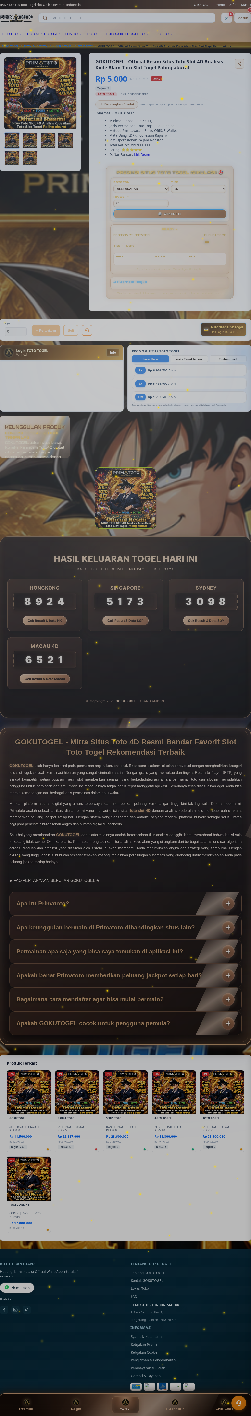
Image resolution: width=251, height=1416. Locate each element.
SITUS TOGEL (73, 34)
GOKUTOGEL (127, 34)
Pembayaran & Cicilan (148, 1368)
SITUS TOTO (85, 46)
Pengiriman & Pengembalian (153, 1360)
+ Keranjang (46, 330)
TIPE (174, 182)
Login (76, 1409)
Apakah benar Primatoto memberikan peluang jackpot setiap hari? (109, 975)
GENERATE (170, 214)
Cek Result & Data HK (45, 621)
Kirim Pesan (20, 1288)
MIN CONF (121, 196)
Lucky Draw (150, 359)
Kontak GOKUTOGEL (147, 1280)
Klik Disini (142, 154)
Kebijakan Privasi (144, 1344)
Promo (220, 4)
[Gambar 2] (30, 140)
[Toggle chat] (238, 1403)
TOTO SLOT (97, 34)
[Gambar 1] (12, 140)
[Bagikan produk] (239, 64)
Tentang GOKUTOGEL (148, 1273)
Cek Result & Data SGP (125, 621)
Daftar (233, 4)
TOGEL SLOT (151, 34)
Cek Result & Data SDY (206, 621)
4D (111, 34)
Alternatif (175, 1409)
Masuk (246, 4)
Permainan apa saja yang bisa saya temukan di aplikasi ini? (99, 951)
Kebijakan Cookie (144, 1352)
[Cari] (45, 17)
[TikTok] (27, 1310)
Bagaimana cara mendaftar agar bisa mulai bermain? (90, 999)
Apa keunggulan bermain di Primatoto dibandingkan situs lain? (105, 927)
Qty (7, 324)
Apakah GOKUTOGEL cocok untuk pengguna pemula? (93, 1023)
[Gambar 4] (65, 140)
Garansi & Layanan (146, 1376)
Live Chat (224, 1409)
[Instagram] (15, 1310)
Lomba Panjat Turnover (189, 359)
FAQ (134, 1296)
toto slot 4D (141, 810)
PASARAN (121, 182)
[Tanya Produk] (87, 330)
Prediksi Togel (228, 359)
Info (113, 352)
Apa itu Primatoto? (42, 903)
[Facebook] (4, 1310)
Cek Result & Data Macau (45, 679)
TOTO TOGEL (201, 4)
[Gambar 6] (30, 158)
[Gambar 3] (48, 140)
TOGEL (170, 34)
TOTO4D (34, 34)
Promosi (26, 1409)
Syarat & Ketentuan (146, 1337)
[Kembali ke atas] (240, 1391)
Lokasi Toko (140, 1288)
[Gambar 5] (12, 158)
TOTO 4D (51, 34)
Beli (71, 330)
